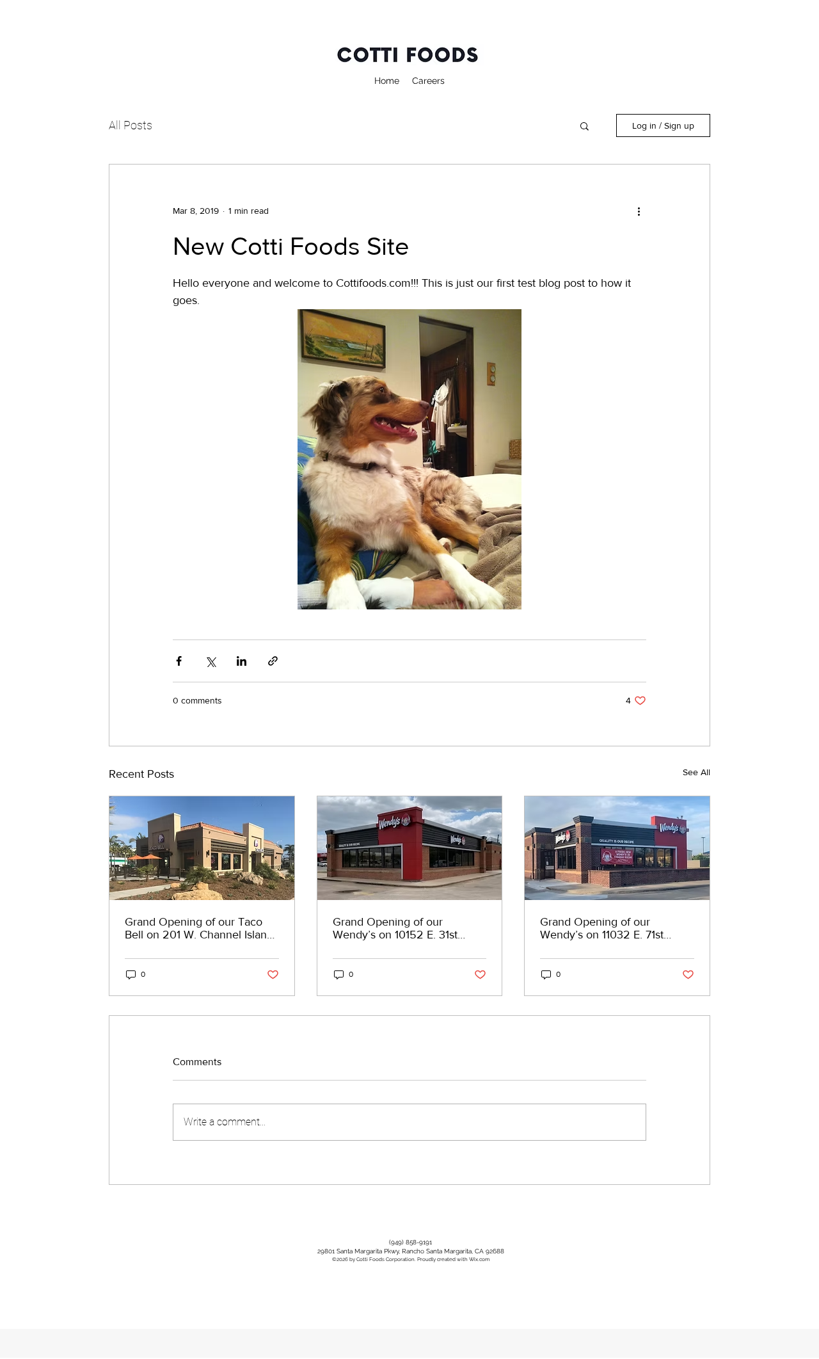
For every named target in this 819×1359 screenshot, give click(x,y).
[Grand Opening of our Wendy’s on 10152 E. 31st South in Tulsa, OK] (409, 848)
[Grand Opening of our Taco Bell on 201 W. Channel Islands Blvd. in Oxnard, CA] (201, 848)
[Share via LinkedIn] (241, 661)
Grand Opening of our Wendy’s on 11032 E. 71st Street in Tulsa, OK (602, 928)
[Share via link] (273, 661)
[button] (584, 125)
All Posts (130, 125)
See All (696, 772)
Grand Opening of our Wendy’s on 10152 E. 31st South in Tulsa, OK (395, 928)
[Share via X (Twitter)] (210, 661)
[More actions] (638, 210)
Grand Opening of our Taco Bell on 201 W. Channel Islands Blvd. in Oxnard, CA (201, 928)
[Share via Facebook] (179, 661)
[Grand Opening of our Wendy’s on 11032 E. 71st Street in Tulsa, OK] (617, 848)
